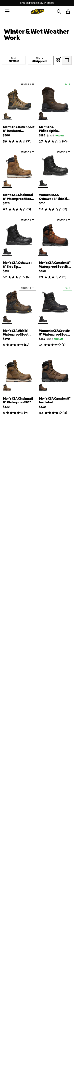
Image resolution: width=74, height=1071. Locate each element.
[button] (7, 11)
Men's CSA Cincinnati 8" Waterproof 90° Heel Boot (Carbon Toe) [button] (18, 401)
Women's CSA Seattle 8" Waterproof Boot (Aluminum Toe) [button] (54, 333)
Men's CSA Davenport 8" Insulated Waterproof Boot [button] (19, 129)
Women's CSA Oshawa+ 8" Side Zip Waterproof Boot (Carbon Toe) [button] (54, 197)
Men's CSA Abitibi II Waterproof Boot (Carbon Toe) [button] (17, 333)
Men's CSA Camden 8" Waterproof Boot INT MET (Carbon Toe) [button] (55, 265)
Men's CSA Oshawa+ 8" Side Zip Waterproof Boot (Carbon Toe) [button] (17, 265)
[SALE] (55, 99)
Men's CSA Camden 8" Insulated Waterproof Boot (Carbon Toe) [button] (55, 401)
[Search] (59, 11)
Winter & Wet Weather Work (36, 35)
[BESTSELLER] (19, 99)
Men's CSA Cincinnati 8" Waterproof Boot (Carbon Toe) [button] (18, 197)
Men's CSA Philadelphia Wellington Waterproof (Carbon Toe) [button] (54, 129)
